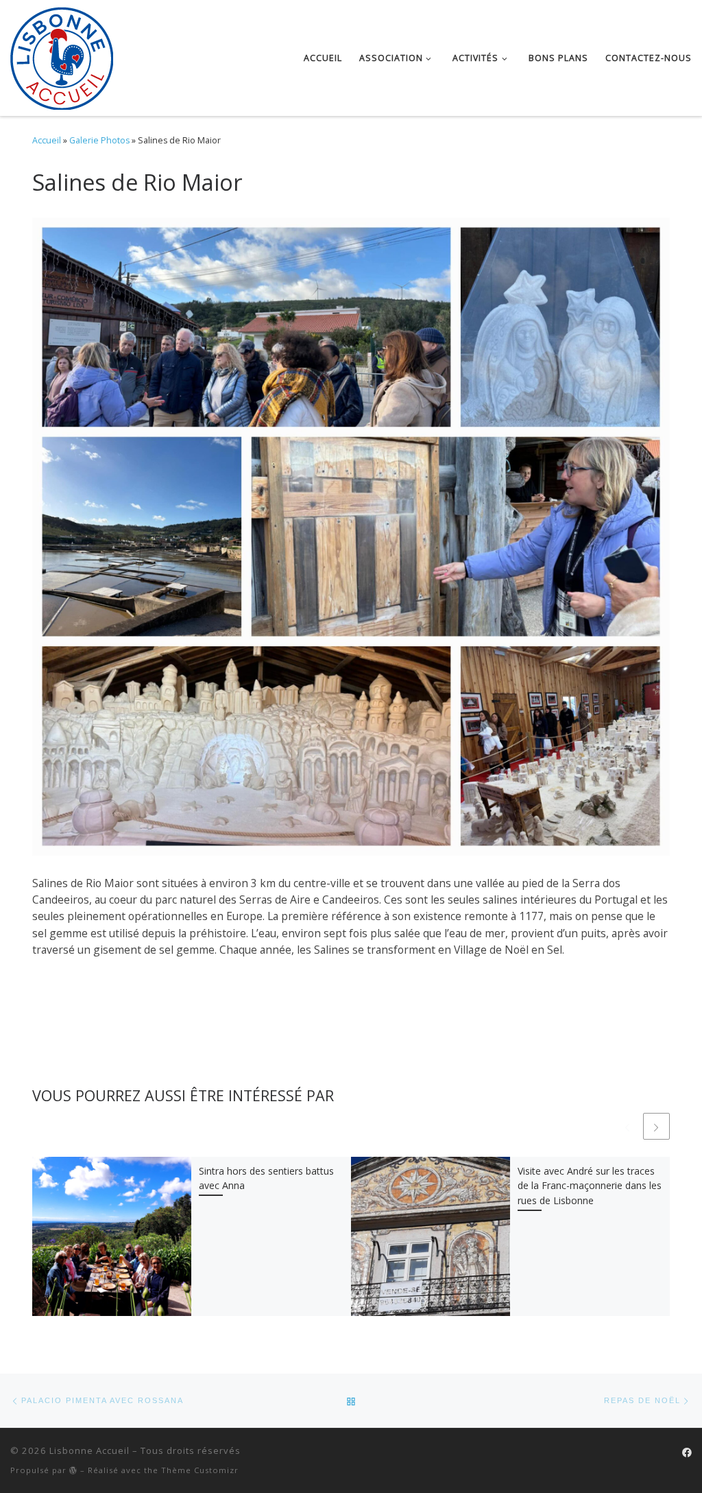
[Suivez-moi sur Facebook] (687, 1452)
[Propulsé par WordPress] (73, 1470)
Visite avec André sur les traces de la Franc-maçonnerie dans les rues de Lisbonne (590, 1185)
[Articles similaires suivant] (656, 1126)
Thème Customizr (200, 1470)
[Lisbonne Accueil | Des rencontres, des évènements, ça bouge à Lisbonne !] (61, 55)
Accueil (46, 140)
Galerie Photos (99, 140)
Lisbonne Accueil (89, 1450)
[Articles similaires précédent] (627, 1126)
